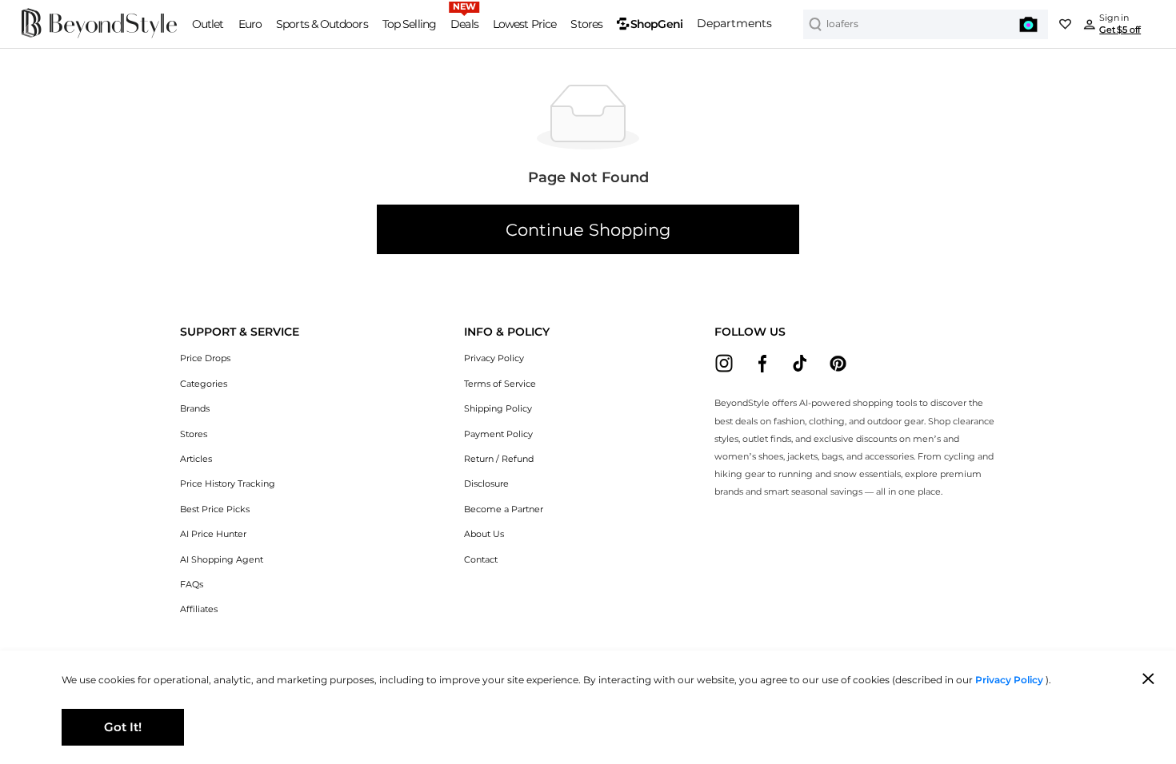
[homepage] (99, 35)
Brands (195, 409)
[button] (239, 332)
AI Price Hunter (213, 534)
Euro (250, 24)
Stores (586, 24)
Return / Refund (499, 459)
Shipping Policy (498, 409)
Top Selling (409, 24)
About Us (484, 534)
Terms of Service (500, 384)
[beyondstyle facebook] (762, 363)
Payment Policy (498, 434)
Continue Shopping (588, 229)
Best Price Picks (215, 509)
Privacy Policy (494, 358)
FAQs (191, 584)
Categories (203, 384)
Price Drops (205, 358)
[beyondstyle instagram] (724, 363)
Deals (464, 24)
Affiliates (199, 609)
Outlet (208, 24)
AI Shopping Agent (221, 560)
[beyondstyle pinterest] (838, 363)
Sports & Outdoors (321, 24)
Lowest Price (524, 24)
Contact (481, 560)
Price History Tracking (227, 484)
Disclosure (486, 484)
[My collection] (1065, 24)
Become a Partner (503, 509)
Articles (196, 459)
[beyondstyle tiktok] (800, 363)
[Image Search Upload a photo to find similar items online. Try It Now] (1028, 24)
